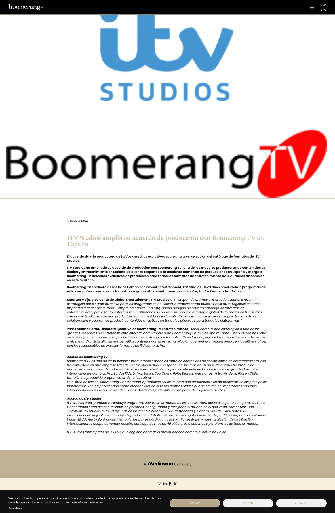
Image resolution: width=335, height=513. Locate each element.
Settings (194, 503)
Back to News (77, 221)
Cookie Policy (15, 508)
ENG (324, 10)
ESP (323, 5)
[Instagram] (159, 484)
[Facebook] (170, 484)
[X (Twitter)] (175, 484)
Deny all (248, 503)
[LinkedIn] (165, 484)
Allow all (301, 503)
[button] (312, 7)
